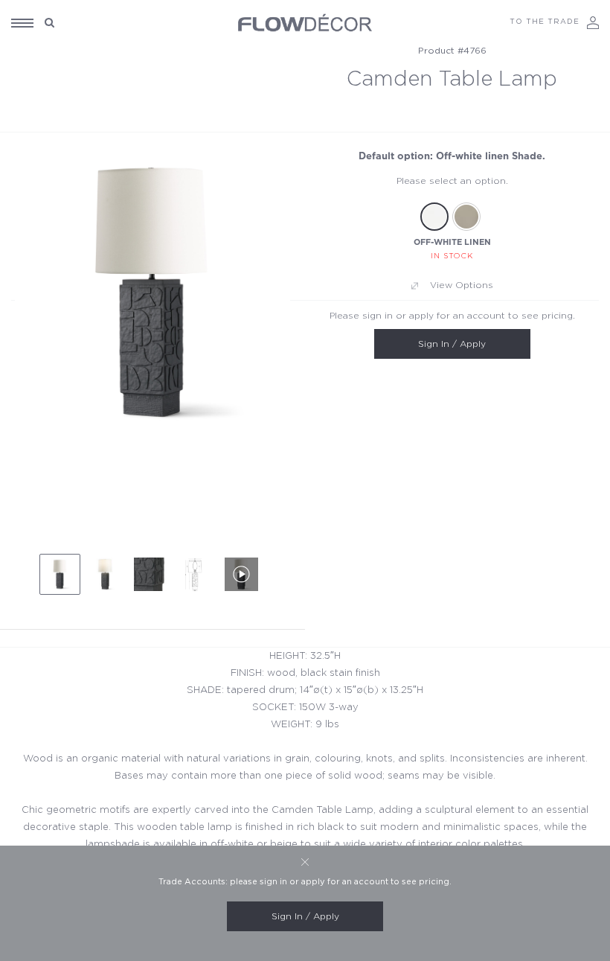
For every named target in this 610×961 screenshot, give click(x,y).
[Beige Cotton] (466, 217)
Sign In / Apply (452, 343)
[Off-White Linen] (434, 217)
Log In (593, 22)
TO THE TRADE (545, 21)
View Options (461, 285)
